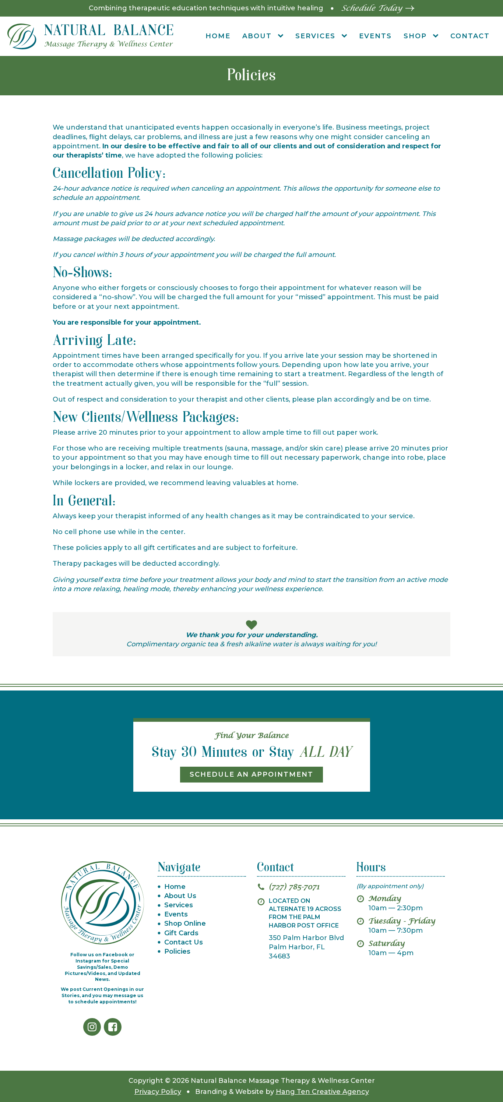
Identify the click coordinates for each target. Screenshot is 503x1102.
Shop (415, 36)
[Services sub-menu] (345, 36)
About (257, 36)
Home (218, 36)
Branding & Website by (282, 1092)
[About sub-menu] (282, 36)
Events (375, 36)
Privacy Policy (157, 1092)
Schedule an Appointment (251, 774)
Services (315, 36)
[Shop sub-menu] (437, 36)
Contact (470, 36)
